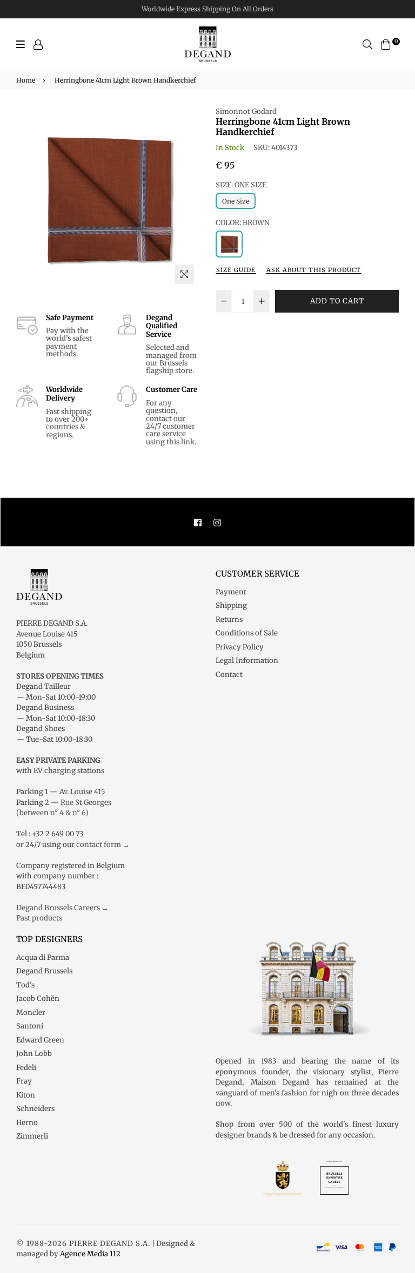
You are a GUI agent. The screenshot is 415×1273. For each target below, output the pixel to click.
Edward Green (40, 1040)
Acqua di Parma (42, 957)
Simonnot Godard (246, 111)
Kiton (25, 1095)
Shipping (231, 605)
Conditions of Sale (247, 633)
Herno (27, 1122)
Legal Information (247, 660)
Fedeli (26, 1067)
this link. (181, 441)
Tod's (25, 985)
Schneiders (35, 1108)
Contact (229, 674)
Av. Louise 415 (82, 791)
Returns (229, 619)
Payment (231, 592)
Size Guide (236, 270)
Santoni (29, 1026)
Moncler (30, 1012)
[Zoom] (184, 274)
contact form (98, 844)
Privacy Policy (240, 647)
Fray (24, 1081)
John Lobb (34, 1053)
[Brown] (229, 244)
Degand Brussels (44, 971)
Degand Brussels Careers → (62, 907)
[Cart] (386, 44)
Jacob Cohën (37, 998)
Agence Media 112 (90, 1253)
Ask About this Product (313, 270)
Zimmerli (32, 1136)
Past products (39, 918)
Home (25, 80)
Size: (241, 184)
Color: (243, 222)
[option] (107, 197)
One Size (235, 201)
